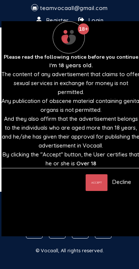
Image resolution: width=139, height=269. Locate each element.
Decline (121, 181)
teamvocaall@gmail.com (74, 8)
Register (57, 20)
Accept (96, 182)
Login (96, 20)
